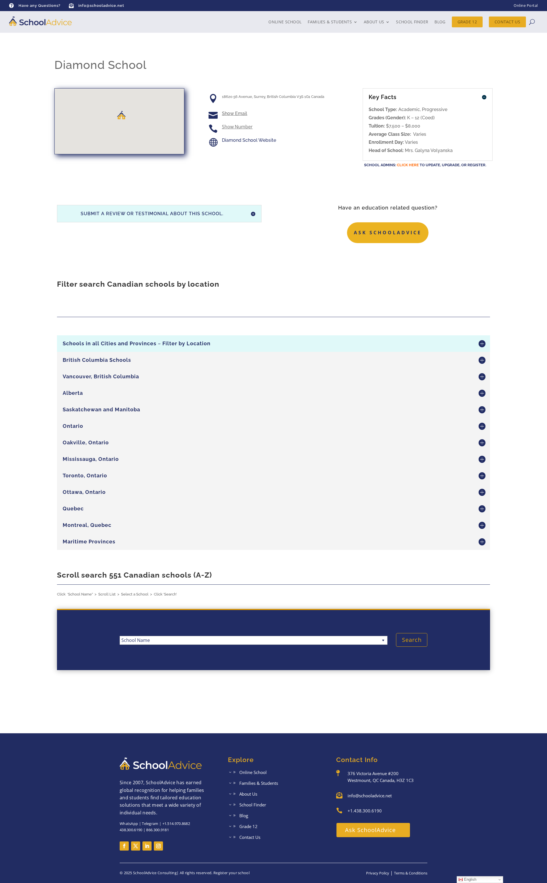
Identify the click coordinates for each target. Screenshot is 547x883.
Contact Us (507, 21)
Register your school (231, 872)
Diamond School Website (249, 140)
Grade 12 (467, 21)
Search (412, 640)
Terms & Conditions (410, 873)
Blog (439, 21)
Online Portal (526, 5)
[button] (121, 115)
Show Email (234, 113)
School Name (135, 640)
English (469, 879)
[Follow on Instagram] (158, 846)
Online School (284, 21)
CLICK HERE (408, 165)
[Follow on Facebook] (124, 846)
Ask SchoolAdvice (388, 232)
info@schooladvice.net (101, 5)
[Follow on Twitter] (135, 846)
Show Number (237, 127)
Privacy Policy (377, 873)
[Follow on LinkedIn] (147, 846)
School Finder (412, 21)
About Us (374, 21)
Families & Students (330, 21)
